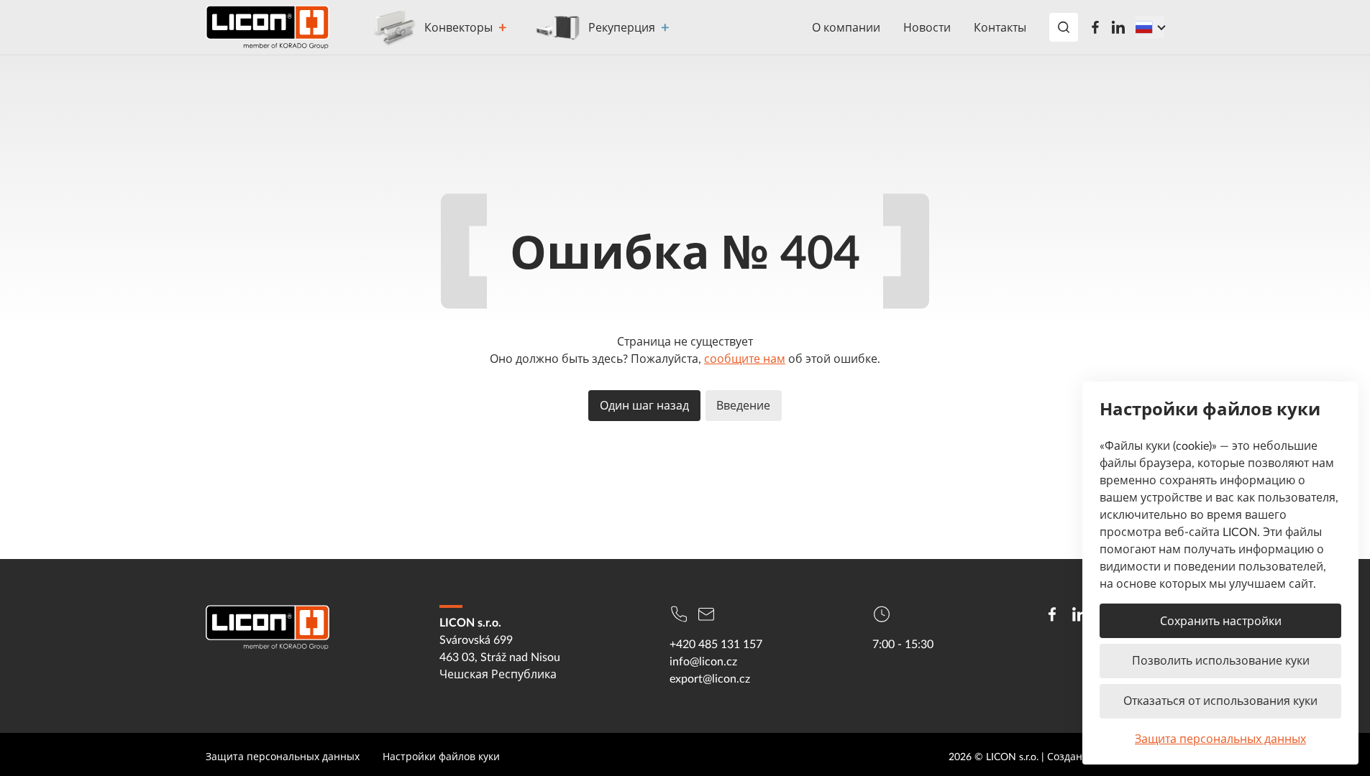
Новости (927, 27)
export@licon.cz (710, 678)
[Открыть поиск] (1063, 27)
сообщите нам (744, 358)
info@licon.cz (703, 661)
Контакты (1000, 27)
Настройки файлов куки (441, 756)
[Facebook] (1095, 27)
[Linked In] (1118, 27)
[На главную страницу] (267, 27)
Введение (743, 405)
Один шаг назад (644, 405)
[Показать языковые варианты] (1150, 27)
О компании (846, 27)
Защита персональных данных (1220, 738)
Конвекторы (458, 27)
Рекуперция (621, 27)
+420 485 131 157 (716, 643)
